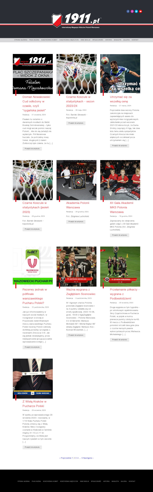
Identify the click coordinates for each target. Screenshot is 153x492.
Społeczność (98, 40)
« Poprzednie (65, 458)
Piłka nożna (34, 40)
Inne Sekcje (85, 40)
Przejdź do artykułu (32, 149)
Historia (108, 40)
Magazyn (117, 40)
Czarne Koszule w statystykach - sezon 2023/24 (80, 102)
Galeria (126, 40)
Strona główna (20, 40)
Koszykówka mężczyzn (69, 40)
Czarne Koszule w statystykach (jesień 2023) (36, 208)
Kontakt (135, 40)
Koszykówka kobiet (49, 40)
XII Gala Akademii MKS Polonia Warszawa (121, 208)
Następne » (88, 458)
